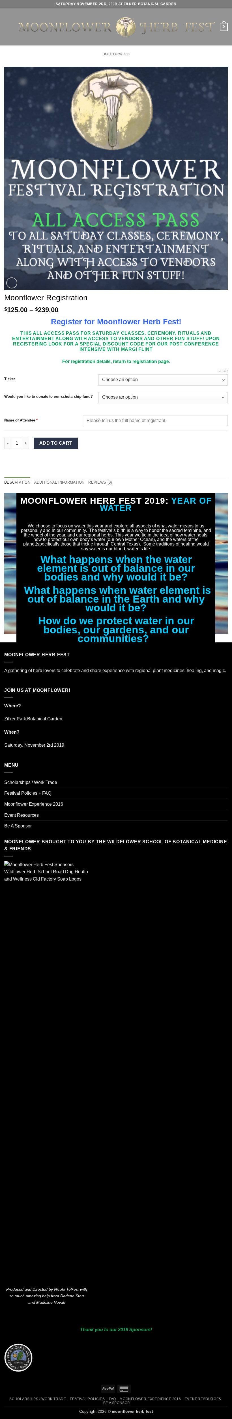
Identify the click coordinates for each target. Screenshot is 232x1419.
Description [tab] (17, 482)
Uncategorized (116, 54)
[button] (7, 27)
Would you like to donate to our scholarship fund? (48, 397)
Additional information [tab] (59, 482)
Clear (223, 371)
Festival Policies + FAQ (27, 793)
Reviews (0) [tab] (100, 482)
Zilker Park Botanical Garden (33, 718)
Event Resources (21, 815)
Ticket (9, 379)
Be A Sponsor (18, 825)
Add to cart (55, 443)
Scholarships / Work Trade (30, 782)
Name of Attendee (21, 420)
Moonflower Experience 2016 (33, 804)
